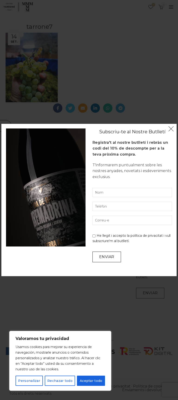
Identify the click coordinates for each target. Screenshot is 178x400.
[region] (60, 361)
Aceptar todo (91, 381)
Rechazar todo (60, 381)
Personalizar (29, 381)
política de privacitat (146, 236)
